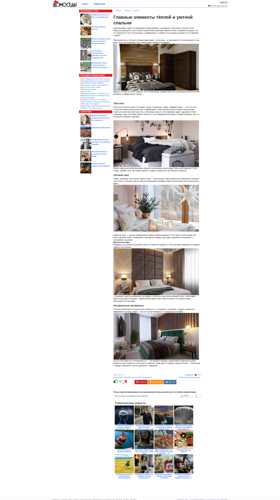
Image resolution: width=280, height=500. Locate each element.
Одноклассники (157, 382)
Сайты (85, 4)
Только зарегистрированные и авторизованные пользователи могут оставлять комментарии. (154, 392)
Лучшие (136, 10)
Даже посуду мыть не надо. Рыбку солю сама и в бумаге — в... (164, 451)
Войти (224, 2)
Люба (199, 374)
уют (123, 374)
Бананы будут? (89, 97)
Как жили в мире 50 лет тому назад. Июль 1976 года (144, 451)
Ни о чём (87, 91)
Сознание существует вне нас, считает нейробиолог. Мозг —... (124, 427)
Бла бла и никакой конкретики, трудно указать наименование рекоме (109, 106)
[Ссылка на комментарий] (115, 397)
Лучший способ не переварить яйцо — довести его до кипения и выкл (109, 95)
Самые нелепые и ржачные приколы (124, 450)
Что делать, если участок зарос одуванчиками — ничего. (104, 102)
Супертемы (86, 112)
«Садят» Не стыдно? (91, 104)
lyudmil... (186, 395)
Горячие (127, 10)
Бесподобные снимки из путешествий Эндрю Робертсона (163, 427)
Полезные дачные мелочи (184, 450)
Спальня (119, 374)
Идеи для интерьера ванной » (190, 377)
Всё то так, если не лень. (93, 108)
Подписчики (99, 4)
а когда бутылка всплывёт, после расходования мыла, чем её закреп (108, 79)
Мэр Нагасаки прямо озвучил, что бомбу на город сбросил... (183, 427)
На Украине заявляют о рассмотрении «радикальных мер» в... (184, 476)
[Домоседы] (64, 7)
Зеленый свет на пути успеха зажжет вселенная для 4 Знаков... (124, 476)
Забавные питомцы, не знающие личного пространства (144, 476)
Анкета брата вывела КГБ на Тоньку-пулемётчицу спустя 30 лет (144, 428)
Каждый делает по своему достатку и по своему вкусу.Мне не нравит (109, 81)
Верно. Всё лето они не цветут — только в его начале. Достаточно (108, 99)
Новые (118, 10)
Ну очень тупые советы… (93, 87)
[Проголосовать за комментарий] (196, 397)
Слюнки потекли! (90, 89)
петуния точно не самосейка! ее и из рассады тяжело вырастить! (107, 85)
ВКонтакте (172, 382)
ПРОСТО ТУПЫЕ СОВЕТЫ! (94, 83)
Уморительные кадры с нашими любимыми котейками (164, 476)
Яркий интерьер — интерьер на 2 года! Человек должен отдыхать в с (109, 93)
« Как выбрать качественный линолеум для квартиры (132, 377)
